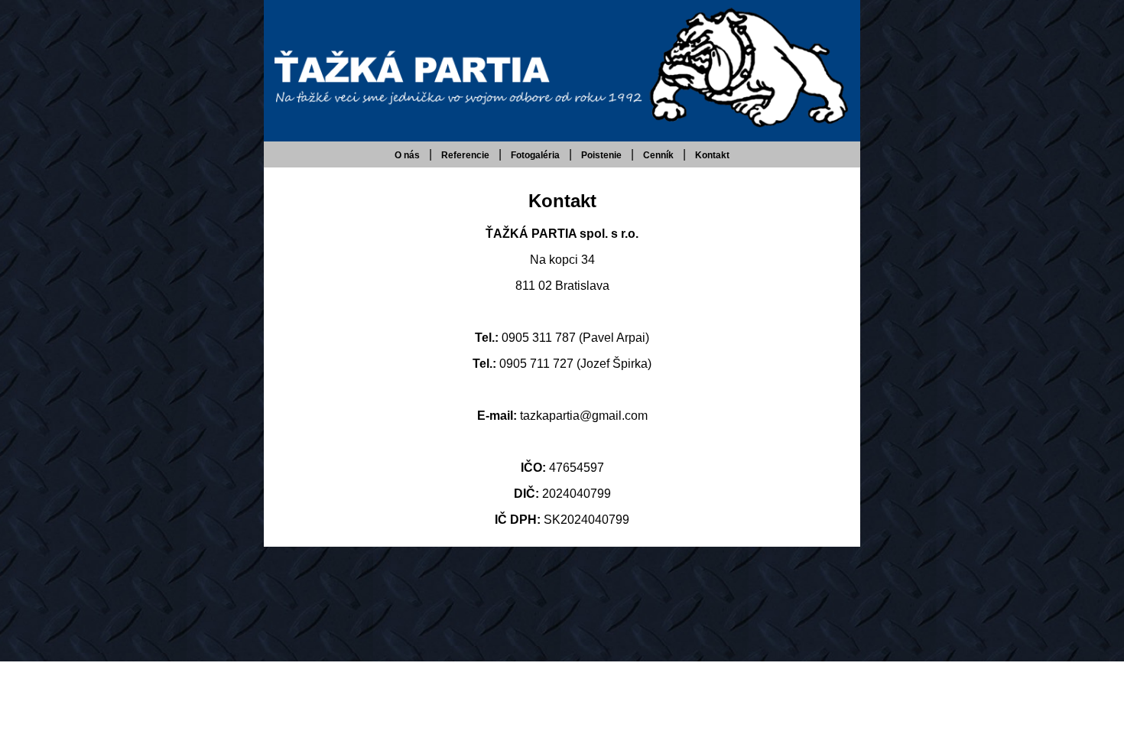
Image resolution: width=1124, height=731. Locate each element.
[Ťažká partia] (562, 126)
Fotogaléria (535, 155)
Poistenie (601, 155)
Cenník (658, 155)
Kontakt (712, 155)
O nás (407, 155)
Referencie (465, 155)
